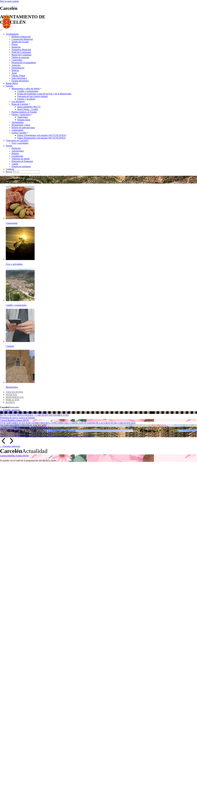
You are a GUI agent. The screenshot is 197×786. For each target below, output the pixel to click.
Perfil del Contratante (21, 52)
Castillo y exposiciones (27, 91)
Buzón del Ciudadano (21, 55)
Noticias (15, 70)
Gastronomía (17, 130)
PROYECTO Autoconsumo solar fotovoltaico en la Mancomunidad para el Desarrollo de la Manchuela (47, 436)
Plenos (15, 44)
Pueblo (9, 145)
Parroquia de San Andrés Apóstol (32, 96)
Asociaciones (18, 151)
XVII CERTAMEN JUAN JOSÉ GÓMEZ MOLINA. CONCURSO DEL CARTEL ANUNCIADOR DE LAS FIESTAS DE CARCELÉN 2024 (67, 423)
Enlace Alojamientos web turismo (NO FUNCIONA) (41, 135)
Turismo (9, 86)
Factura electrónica (20, 81)
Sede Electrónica (19, 78)
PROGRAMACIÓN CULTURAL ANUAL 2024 (23, 425)
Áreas (14, 73)
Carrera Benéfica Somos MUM (14, 420)
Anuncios (16, 65)
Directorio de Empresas (22, 161)
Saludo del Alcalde (20, 42)
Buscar (9, 172)
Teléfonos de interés (21, 158)
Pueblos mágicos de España (24, 112)
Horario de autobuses (21, 166)
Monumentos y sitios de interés (26, 88)
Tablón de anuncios (20, 57)
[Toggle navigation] (1, 29)
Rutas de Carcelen (20, 104)
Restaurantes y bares (21, 125)
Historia (15, 153)
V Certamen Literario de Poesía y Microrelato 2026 (23, 412)
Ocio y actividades (20, 143)
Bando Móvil (12, 83)
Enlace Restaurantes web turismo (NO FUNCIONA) (41, 138)
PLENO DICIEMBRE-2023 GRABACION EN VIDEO (26, 428)
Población (16, 148)
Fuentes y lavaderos (26, 99)
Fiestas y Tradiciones (21, 114)
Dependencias (18, 68)
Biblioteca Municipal (21, 36)
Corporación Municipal (22, 39)
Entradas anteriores (10, 410)
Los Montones (18, 101)
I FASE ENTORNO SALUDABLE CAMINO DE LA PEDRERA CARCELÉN (38, 430)
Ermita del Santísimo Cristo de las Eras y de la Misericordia (44, 93)
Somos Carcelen (19, 132)
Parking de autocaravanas (23, 127)
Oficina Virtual (18, 75)
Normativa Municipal (21, 49)
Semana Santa (23, 119)
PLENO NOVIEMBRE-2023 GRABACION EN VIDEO (27, 433)
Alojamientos (18, 122)
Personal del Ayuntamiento (24, 62)
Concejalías (17, 60)
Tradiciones (22, 117)
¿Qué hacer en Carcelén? (17, 140)
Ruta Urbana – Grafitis (27, 109)
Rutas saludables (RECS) (28, 106)
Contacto (10, 169)
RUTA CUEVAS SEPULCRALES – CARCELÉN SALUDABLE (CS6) (34, 415)
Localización (17, 156)
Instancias (16, 47)
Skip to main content (9, 1)
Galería (15, 164)
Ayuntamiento (12, 34)
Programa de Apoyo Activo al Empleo (17, 417)
